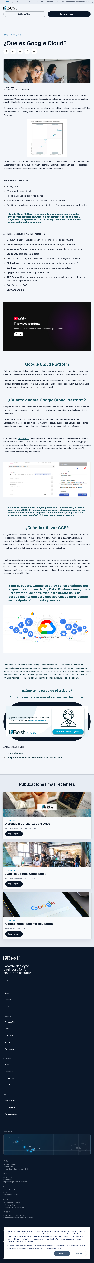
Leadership (9, 1071)
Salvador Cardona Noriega (13, 828)
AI (6, 986)
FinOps (7, 1006)
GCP (19, 35)
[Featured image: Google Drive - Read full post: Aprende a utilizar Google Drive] (47, 804)
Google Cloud (10, 35)
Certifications (10, 1078)
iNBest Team (9, 87)
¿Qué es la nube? (15, 753)
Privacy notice (10, 1100)
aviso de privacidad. (26, 1242)
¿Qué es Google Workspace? (25, 874)
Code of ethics (10, 1107)
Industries (9, 1085)
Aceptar (62, 1253)
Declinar (79, 1253)
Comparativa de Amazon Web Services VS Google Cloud (35, 757)
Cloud (7, 993)
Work (7, 1064)
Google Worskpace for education (29, 924)
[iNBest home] (10, 8)
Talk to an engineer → (69, 14)
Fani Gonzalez (10, 929)
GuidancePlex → (25, 14)
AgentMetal (9, 1049)
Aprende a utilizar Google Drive (27, 824)
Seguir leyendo (14, 834)
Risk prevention (11, 1114)
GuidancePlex (10, 1022)
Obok (7, 1029)
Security (8, 1000)
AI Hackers (9, 1035)
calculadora (23, 438)
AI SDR (7, 1042)
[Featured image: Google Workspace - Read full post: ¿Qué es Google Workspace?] (47, 854)
